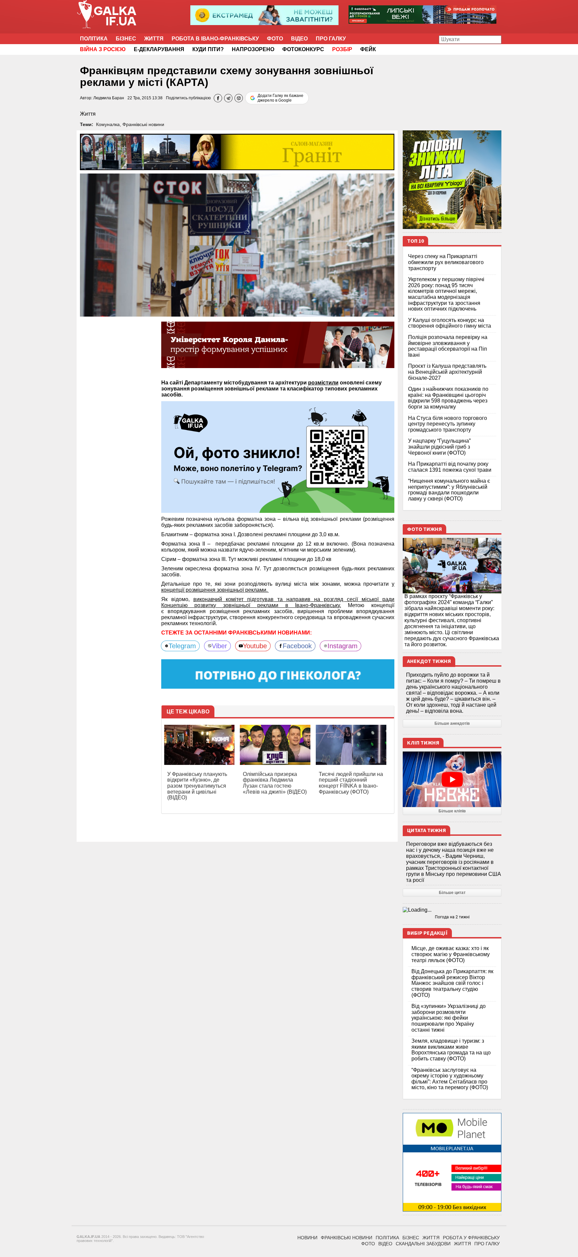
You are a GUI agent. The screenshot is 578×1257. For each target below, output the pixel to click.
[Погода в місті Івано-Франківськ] (452, 910)
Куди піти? (208, 49)
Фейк (368, 49)
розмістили (323, 382)
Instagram (342, 646)
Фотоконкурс (303, 49)
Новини (307, 1237)
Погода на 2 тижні (452, 917)
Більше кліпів (452, 811)
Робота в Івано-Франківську (215, 38)
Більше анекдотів (452, 723)
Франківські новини (143, 124)
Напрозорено (253, 49)
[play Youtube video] (452, 779)
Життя (154, 38)
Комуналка (108, 124)
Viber (219, 646)
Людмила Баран (108, 98)
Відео (299, 38)
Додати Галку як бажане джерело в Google (280, 98)
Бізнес (126, 38)
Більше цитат (452, 892)
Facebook (297, 646)
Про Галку (331, 38)
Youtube (255, 646)
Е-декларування (159, 49)
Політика (94, 38)
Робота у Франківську (471, 1237)
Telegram (182, 646)
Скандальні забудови (423, 1243)
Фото (275, 38)
